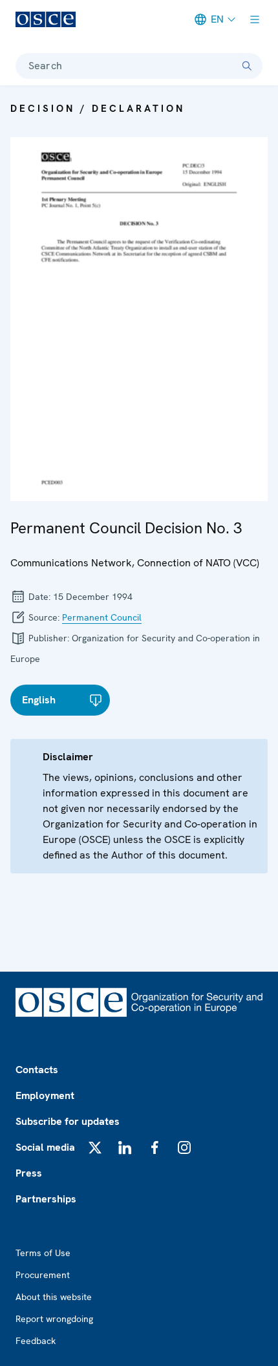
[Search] (247, 66)
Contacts (37, 1069)
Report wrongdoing (54, 1319)
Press (29, 1173)
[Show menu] (255, 19)
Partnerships (46, 1199)
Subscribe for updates (68, 1121)
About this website (54, 1297)
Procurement (43, 1275)
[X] (95, 1147)
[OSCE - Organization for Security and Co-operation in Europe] (46, 19)
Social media (45, 1147)
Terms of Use (43, 1253)
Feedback (36, 1341)
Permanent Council (102, 617)
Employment (45, 1095)
